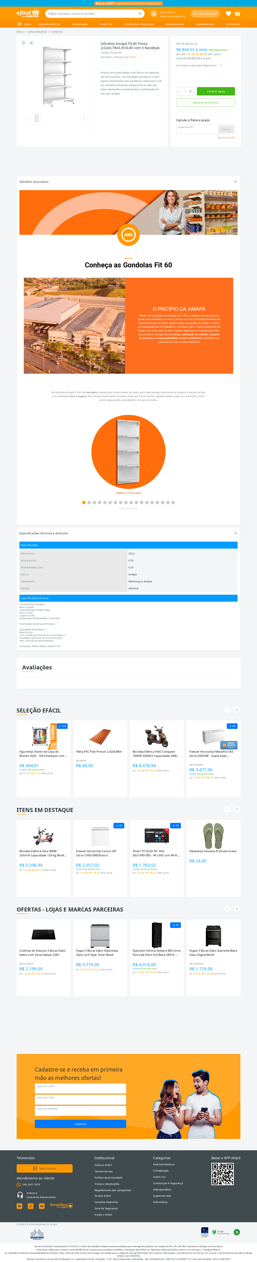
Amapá (195, 315)
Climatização (80, 24)
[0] (237, 13)
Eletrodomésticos (49, 24)
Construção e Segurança (139, 24)
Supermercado (205, 24)
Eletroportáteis (175, 24)
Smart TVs (106, 24)
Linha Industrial (37, 31)
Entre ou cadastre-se (172, 16)
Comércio (56, 31)
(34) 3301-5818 (31, 1184)
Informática (233, 24)
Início (20, 31)
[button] (128, 181)
